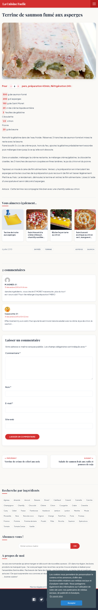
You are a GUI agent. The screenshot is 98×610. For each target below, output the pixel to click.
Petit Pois (62, 516)
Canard (68, 500)
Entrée (37, 249)
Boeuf (46, 500)
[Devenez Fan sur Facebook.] (34, 599)
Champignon (9, 505)
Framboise (34, 511)
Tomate (7, 526)
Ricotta (61, 521)
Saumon (90, 249)
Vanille (31, 526)
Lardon (67, 511)
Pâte (52, 521)
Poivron (7, 521)
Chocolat (32, 505)
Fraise (23, 511)
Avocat (27, 500)
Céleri (14, 511)
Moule (86, 511)
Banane (37, 500)
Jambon (57, 511)
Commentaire (13, 353)
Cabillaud (57, 500)
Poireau (81, 516)
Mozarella (7, 516)
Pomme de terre (30, 521)
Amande (17, 500)
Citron (52, 505)
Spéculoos (83, 521)
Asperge (79, 249)
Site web (9, 419)
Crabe (74, 505)
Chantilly (21, 505)
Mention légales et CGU (39, 587)
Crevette (84, 505)
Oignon (41, 516)
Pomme (17, 521)
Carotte (89, 500)
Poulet (43, 521)
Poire (72, 516)
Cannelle (78, 500)
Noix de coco (28, 516)
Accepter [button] (71, 603)
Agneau (6, 500)
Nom (8, 387)
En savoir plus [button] (56, 596)
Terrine (48, 249)
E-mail (9, 403)
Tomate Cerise (19, 526)
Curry (6, 511)
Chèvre (43, 505)
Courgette (63, 505)
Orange (51, 516)
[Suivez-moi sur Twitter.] (41, 599)
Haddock (46, 511)
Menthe (77, 511)
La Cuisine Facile (14, 4)
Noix (17, 516)
